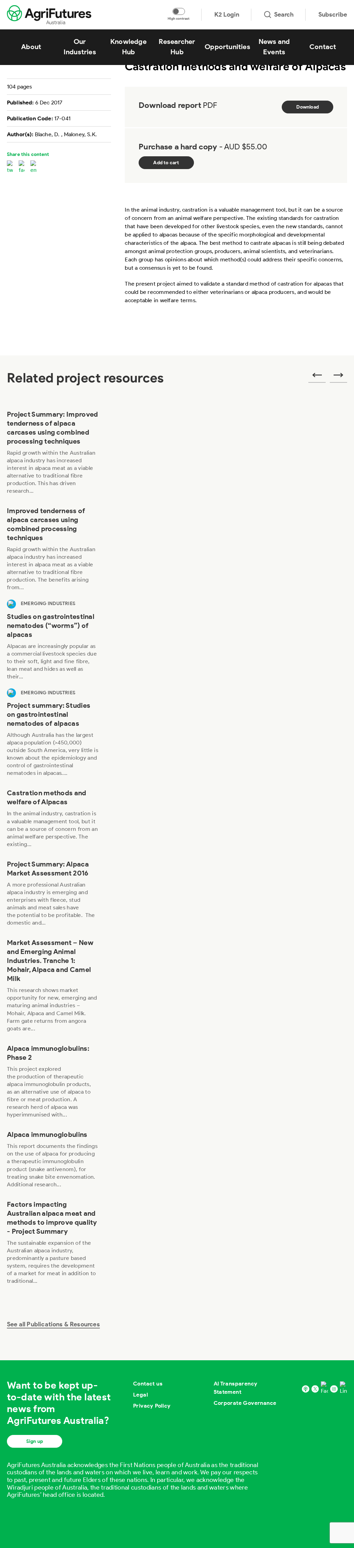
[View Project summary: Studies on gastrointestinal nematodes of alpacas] (53, 736)
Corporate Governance (245, 1403)
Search (284, 14)
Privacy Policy (152, 1405)
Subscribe (332, 14)
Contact (322, 47)
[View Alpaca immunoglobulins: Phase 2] (53, 1083)
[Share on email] (33, 167)
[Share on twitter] (10, 167)
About (31, 47)
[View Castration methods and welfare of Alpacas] (53, 820)
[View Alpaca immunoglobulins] (53, 1161)
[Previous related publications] (317, 377)
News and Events (274, 46)
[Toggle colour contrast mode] (179, 11)
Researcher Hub (177, 46)
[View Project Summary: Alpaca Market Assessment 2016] (53, 895)
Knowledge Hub (128, 46)
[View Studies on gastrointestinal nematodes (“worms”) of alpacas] (53, 644)
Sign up (34, 1441)
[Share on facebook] (22, 167)
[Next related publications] (338, 377)
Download (307, 107)
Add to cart (166, 163)
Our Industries (80, 46)
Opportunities (227, 47)
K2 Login (226, 14)
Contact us (147, 1383)
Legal (140, 1394)
